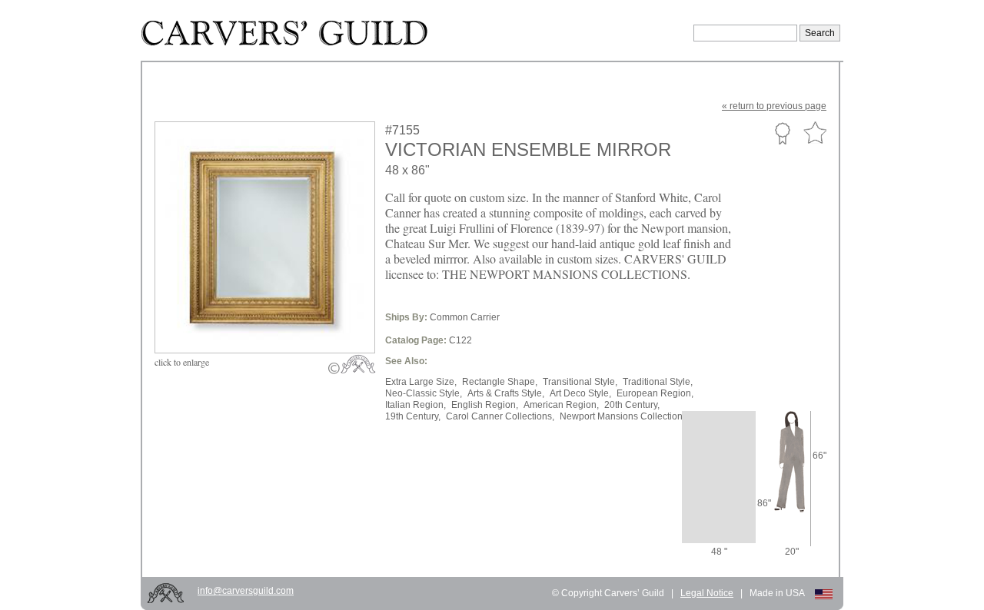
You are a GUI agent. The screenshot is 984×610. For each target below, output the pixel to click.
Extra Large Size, (421, 381)
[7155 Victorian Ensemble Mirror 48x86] (275, 317)
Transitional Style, (580, 381)
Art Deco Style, (580, 393)
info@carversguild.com (246, 590)
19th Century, (412, 416)
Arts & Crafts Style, (505, 393)
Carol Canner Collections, (500, 416)
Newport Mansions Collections (623, 416)
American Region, (561, 404)
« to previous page (774, 106)
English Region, (484, 404)
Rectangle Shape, (499, 381)
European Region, (655, 393)
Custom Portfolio (782, 132)
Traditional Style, (658, 381)
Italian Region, (415, 404)
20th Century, (632, 404)
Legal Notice (706, 593)
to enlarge (182, 362)
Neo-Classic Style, (423, 393)
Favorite (814, 133)
